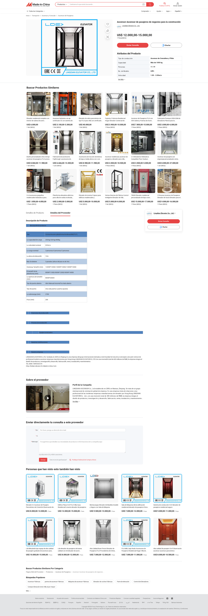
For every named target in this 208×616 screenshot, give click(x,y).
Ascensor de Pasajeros (65, 16)
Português (95, 602)
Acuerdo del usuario (62, 598)
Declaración (50, 598)
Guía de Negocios (158, 598)
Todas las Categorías (36, 11)
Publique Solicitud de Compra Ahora (82, 460)
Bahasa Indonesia (176, 602)
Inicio (28, 16)
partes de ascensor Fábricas (54, 582)
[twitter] (172, 598)
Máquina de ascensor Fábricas (78, 582)
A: (37, 436)
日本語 (63, 602)
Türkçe (158, 602)
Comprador (145, 11)
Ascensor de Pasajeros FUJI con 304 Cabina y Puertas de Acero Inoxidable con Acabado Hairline (142, 119)
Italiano (103, 602)
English (40, 602)
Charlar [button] (168, 45)
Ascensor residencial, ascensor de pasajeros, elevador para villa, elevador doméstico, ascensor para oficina (116, 158)
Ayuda (159, 11)
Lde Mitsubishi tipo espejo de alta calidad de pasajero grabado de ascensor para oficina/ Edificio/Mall (39, 550)
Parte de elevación (123, 582)
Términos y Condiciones (181, 608)
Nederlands (135, 602)
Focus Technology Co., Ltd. (100, 606)
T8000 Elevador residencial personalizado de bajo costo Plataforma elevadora (140, 196)
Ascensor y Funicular (49, 16)
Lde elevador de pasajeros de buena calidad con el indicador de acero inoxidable (70, 550)
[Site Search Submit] (150, 4)
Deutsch (86, 602)
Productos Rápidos (115, 598)
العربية (127, 602)
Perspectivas (146, 598)
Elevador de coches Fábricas (102, 582)
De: (37, 430)
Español (78, 602)
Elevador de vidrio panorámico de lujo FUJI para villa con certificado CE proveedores (90, 119)
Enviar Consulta (133, 45)
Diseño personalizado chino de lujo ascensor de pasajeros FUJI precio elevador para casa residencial (38, 158)
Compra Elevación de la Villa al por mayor (41, 587)
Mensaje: (35, 442)
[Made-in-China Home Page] (38, 4)
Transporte (35, 16)
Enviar (43, 460)
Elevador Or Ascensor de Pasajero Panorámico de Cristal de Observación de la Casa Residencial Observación (40, 507)
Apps (168, 11)
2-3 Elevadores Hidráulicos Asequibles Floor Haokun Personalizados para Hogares (141, 158)
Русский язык (112, 602)
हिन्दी (143, 602)
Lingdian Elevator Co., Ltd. (131, 26)
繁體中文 (55, 602)
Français (70, 602)
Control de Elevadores (141, 582)
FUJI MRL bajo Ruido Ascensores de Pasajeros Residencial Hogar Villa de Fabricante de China (134, 550)
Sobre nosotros (39, 598)
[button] (143, 4)
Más (27, 591)
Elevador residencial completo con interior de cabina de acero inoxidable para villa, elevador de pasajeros (38, 119)
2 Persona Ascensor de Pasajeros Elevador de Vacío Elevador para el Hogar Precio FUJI (168, 196)
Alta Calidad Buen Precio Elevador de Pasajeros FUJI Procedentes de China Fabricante (102, 550)
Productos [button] (61, 4)
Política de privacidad (77, 598)
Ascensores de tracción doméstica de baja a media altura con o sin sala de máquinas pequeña (90, 158)
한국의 (121, 602)
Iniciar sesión (177, 6)
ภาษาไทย (150, 602)
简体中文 (47, 602)
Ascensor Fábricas (34, 582)
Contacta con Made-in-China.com (97, 598)
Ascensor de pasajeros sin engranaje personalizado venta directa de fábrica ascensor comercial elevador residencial (167, 158)
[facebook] (167, 598)
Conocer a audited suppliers (132, 598)
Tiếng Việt (165, 602)
